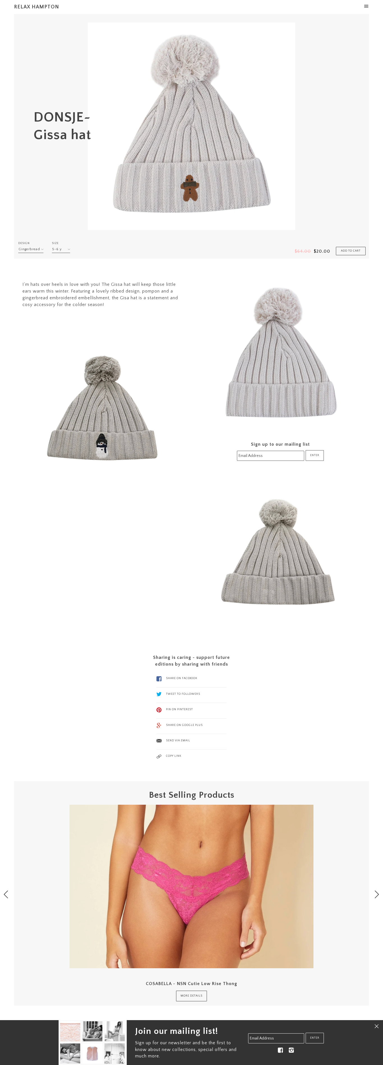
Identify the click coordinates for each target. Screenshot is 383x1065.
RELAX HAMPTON (36, 7)
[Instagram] (291, 1050)
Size (55, 243)
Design (24, 243)
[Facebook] (280, 1050)
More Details (191, 995)
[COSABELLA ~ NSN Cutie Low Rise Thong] (191, 886)
